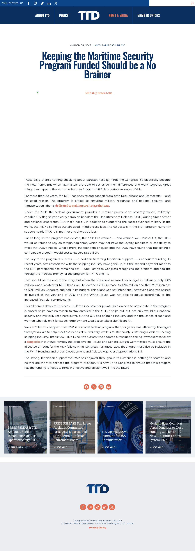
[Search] (192, 3)
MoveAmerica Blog (109, 45)
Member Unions (148, 15)
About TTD (42, 15)
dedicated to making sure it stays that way (82, 205)
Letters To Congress (158, 406)
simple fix (33, 341)
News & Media (118, 15)
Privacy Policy (97, 527)
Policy (63, 15)
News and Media (15, 406)
